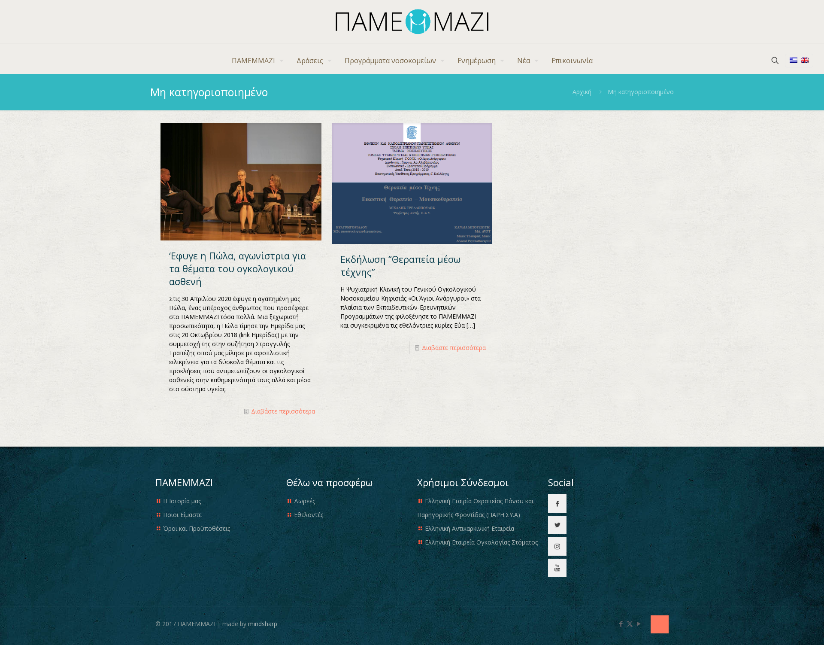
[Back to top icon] (660, 624)
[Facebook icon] (621, 623)
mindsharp (262, 624)
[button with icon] (557, 503)
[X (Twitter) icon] (630, 623)
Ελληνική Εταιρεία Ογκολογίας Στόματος (481, 542)
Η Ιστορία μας (182, 501)
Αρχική (582, 92)
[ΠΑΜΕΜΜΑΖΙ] (412, 21)
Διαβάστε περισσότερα (283, 411)
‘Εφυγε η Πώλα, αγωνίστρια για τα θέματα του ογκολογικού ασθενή (237, 268)
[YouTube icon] (639, 623)
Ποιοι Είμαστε (182, 515)
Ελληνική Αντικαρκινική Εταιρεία (469, 528)
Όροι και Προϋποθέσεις (196, 528)
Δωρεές (304, 501)
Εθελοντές (308, 515)
